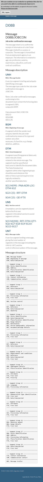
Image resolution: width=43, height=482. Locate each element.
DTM (8, 148)
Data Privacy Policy (36, 477)
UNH (8, 74)
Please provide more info (9, 8)
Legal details (25, 477)
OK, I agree (6, 12)
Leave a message (11, 16)
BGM (8, 124)
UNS (8, 202)
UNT (8, 230)
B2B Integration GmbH (17, 471)
